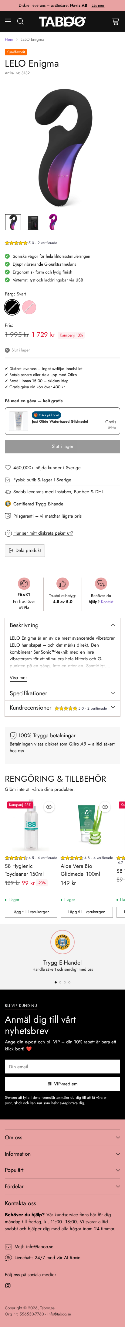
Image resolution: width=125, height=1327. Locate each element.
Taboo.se (47, 1308)
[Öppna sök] (20, 21)
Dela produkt (28, 550)
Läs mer (98, 5)
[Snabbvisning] (49, 806)
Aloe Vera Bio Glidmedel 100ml (80, 870)
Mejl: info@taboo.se (34, 1246)
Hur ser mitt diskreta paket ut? (43, 533)
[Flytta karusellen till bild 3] (65, 982)
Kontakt (107, 602)
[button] (31, 243)
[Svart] (12, 307)
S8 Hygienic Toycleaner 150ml (24, 870)
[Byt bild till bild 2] (33, 222)
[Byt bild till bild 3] (53, 222)
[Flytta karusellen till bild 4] (69, 982)
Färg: (15, 294)
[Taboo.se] (63, 21)
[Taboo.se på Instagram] (8, 1286)
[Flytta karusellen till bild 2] (60, 982)
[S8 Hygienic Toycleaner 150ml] (31, 825)
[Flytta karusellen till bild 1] (56, 982)
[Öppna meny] (8, 21)
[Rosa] (29, 307)
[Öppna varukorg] (115, 21)
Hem (9, 39)
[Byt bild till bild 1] (13, 222)
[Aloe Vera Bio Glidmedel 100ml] (87, 825)
